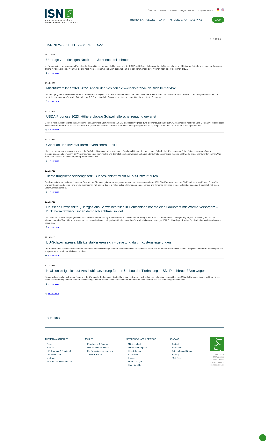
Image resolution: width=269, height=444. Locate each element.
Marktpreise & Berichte (96, 344)
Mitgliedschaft (133, 344)
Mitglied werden (187, 10)
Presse (163, 10)
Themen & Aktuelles (142, 20)
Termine (49, 347)
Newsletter (53, 293)
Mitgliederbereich (205, 10)
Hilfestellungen (133, 351)
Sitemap (174, 354)
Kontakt (173, 10)
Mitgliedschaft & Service (186, 20)
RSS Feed (175, 358)
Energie (130, 358)
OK (1, 442)
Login (218, 20)
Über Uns (152, 10)
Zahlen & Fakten (93, 354)
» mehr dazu (53, 73)
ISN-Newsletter (53, 354)
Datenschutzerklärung (181, 351)
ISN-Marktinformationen (97, 347)
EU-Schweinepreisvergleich (99, 351)
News (48, 344)
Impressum (176, 347)
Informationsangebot (136, 347)
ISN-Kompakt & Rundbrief (58, 351)
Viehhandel (132, 354)
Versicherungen (134, 361)
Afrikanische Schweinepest (58, 361)
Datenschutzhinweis (9, 438)
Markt (163, 20)
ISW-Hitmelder (134, 365)
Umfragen (50, 358)
